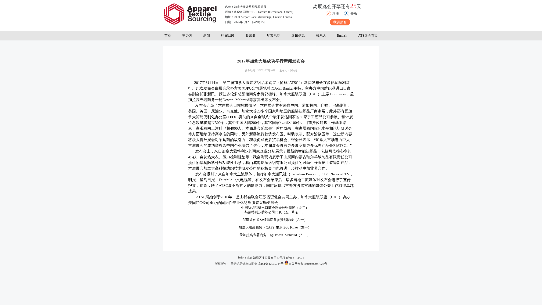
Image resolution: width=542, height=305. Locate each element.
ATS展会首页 (368, 35)
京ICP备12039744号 (271, 263)
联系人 (321, 35)
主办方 (187, 35)
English (342, 35)
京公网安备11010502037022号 (308, 263)
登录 (353, 13)
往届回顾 (228, 35)
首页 (167, 35)
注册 (335, 13)
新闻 (206, 35)
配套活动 (273, 35)
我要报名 (340, 22)
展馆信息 (298, 35)
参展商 (251, 35)
